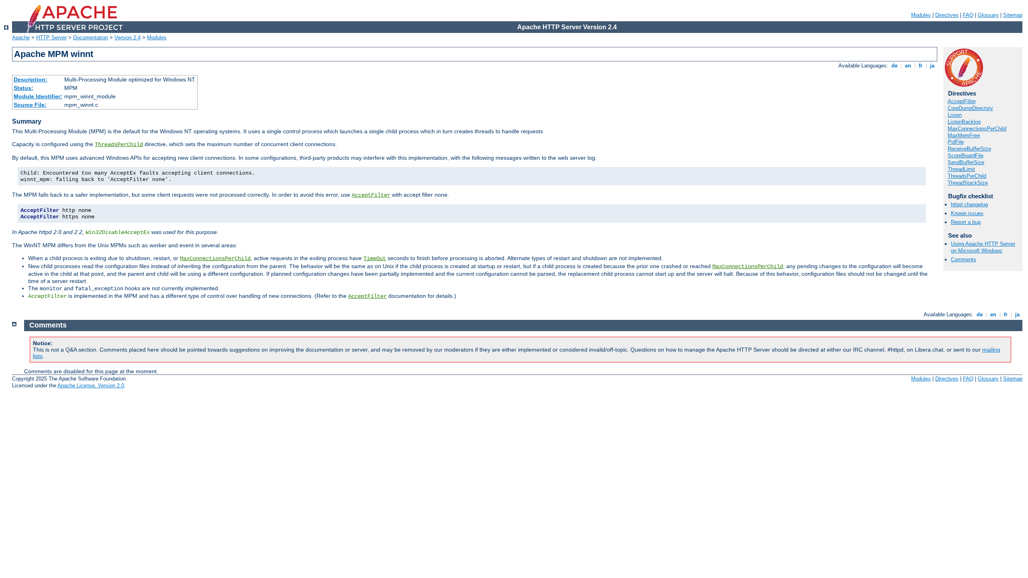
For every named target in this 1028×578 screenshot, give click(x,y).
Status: (23, 88)
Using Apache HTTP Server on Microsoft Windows (983, 247)
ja (932, 66)
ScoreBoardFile (965, 156)
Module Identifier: (38, 96)
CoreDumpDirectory (970, 108)
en (908, 66)
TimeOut (374, 258)
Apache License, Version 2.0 (90, 386)
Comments (963, 259)
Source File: (30, 105)
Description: (30, 79)
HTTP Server (51, 38)
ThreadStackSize (968, 183)
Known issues (967, 213)
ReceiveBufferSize (969, 149)
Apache (21, 38)
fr (920, 66)
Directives (947, 15)
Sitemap (1012, 15)
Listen (955, 115)
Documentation (90, 38)
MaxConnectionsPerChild (215, 258)
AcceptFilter (371, 195)
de (894, 66)
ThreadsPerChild (119, 144)
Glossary (988, 15)
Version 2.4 (127, 38)
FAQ (968, 15)
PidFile (956, 142)
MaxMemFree (964, 135)
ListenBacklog (964, 122)
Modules (921, 15)
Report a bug (966, 222)
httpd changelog (969, 204)
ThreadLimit (961, 169)
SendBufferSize (966, 162)
